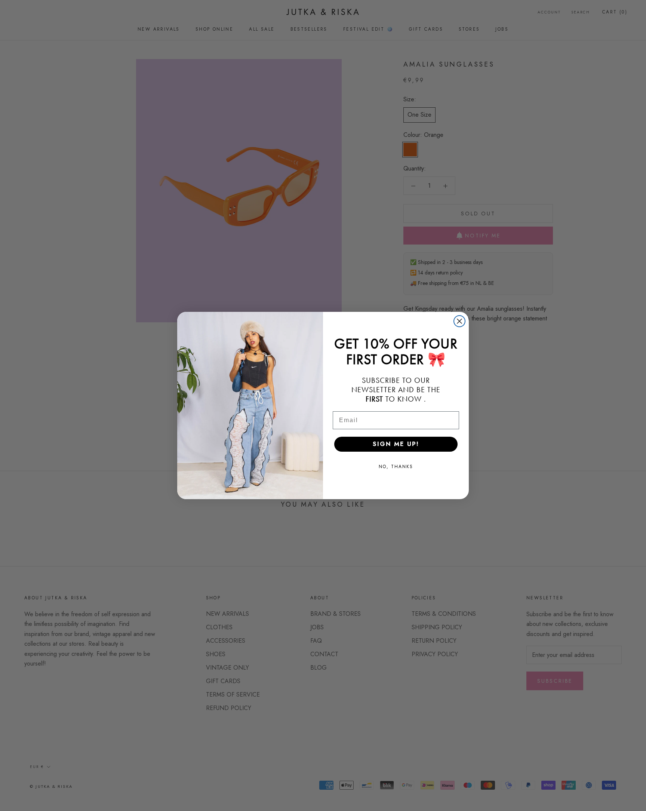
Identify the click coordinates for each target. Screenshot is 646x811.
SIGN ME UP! (396, 444)
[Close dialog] (459, 321)
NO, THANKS (396, 466)
